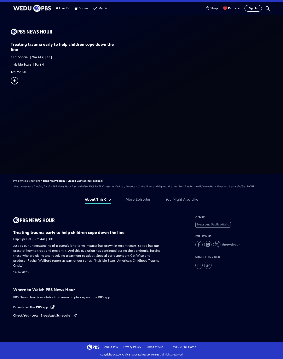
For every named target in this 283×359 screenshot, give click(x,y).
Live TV (64, 8)
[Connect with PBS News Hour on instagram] (208, 244)
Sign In (253, 8)
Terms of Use (154, 347)
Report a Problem (54, 181)
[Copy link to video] (208, 265)
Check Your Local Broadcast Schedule (42, 315)
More (250, 186)
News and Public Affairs (213, 224)
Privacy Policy (132, 347)
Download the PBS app (31, 307)
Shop (214, 8)
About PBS (111, 347)
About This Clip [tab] (98, 199)
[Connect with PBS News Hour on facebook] (199, 244)
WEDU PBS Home (184, 347)
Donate (233, 8)
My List (103, 8)
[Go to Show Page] (147, 32)
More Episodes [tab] (138, 199)
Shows (83, 8)
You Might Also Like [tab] (182, 199)
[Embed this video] (199, 265)
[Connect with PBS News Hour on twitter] (216, 244)
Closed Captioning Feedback (85, 181)
